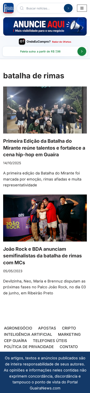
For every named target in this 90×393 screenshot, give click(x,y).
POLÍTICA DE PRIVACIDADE (29, 347)
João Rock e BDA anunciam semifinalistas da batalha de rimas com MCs (42, 255)
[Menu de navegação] (82, 8)
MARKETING (69, 334)
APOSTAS (47, 328)
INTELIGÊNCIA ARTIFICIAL (28, 334)
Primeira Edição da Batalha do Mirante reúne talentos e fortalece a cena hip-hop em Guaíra (44, 147)
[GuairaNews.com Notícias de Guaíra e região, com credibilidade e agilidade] (8, 8)
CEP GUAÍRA (15, 340)
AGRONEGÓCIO (18, 328)
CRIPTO (69, 328)
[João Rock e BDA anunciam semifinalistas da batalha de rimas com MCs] (45, 218)
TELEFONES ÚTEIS (50, 340)
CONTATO (69, 347)
